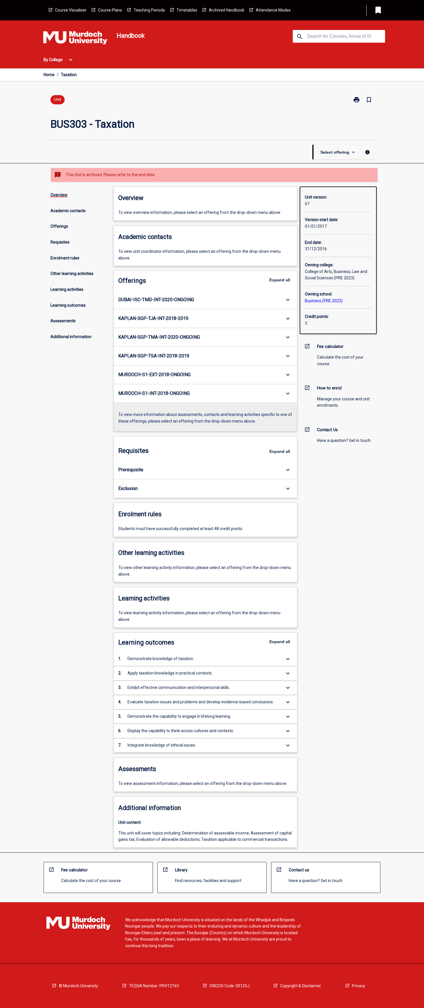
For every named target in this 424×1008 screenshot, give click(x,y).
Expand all (279, 280)
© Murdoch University (78, 985)
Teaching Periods (149, 10)
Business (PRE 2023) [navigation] (324, 300)
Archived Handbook (226, 10)
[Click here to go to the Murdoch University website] (75, 39)
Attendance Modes (273, 10)
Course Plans (110, 10)
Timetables (187, 10)
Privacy (358, 985)
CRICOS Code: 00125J (229, 985)
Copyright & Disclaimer (300, 985)
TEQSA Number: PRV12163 (154, 985)
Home (49, 74)
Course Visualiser (71, 10)
